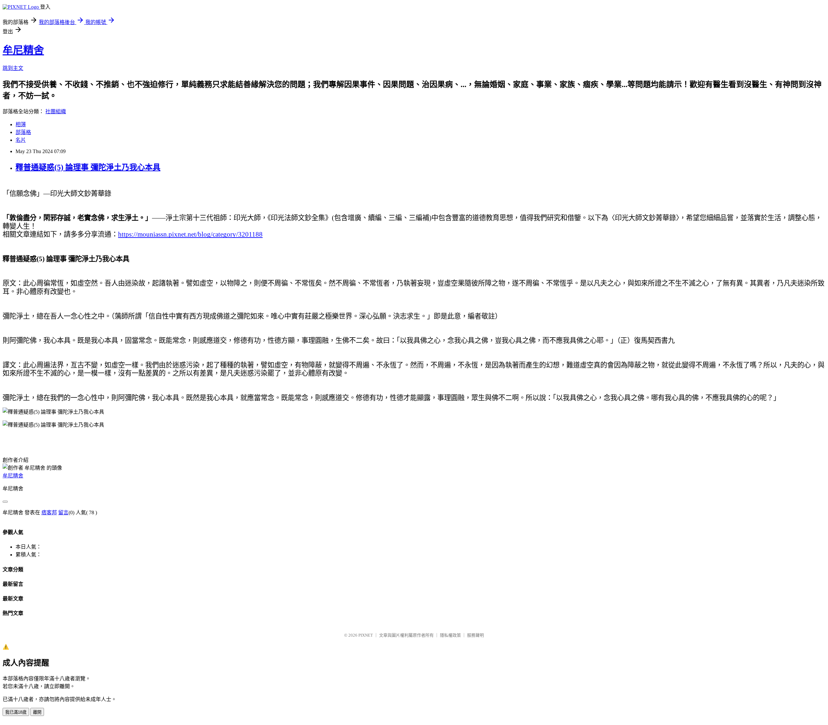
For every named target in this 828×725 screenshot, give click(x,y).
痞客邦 (49, 512)
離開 (37, 712)
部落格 (23, 132)
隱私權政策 (450, 635)
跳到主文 (13, 68)
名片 (21, 140)
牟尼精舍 (23, 50)
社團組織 (55, 111)
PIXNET (365, 635)
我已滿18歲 (16, 712)
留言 (63, 512)
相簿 (21, 124)
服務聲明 (475, 635)
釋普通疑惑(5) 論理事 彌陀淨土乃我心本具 (88, 167)
